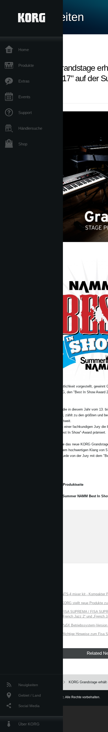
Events (24, 97)
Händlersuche (30, 128)
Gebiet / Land (29, 695)
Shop (22, 144)
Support (25, 112)
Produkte (26, 65)
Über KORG (29, 724)
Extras (24, 81)
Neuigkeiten (28, 685)
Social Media (29, 706)
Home (23, 49)
